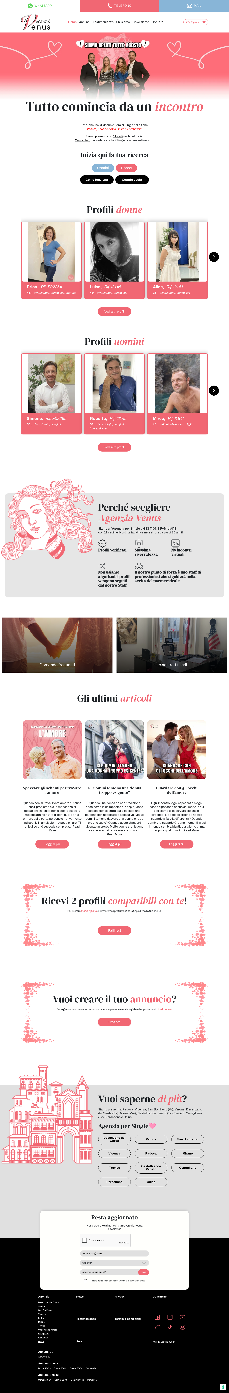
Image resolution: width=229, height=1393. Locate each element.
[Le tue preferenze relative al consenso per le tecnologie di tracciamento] (223, 1387)
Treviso (114, 1167)
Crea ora (114, 1022)
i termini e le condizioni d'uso (131, 1281)
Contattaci (160, 1296)
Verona (151, 1139)
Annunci (84, 22)
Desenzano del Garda (114, 1139)
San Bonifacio (187, 1139)
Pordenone (114, 1182)
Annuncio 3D (44, 1357)
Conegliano (187, 1167)
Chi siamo (123, 22)
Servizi (80, 1341)
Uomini (103, 168)
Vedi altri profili (114, 311)
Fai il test (114, 930)
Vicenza (114, 1153)
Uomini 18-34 (44, 1380)
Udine (151, 1182)
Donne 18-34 (44, 1368)
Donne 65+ (91, 1368)
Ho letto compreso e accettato (117, 1281)
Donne (126, 168)
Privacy (119, 1296)
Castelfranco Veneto (151, 1168)
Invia (143, 1272)
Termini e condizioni (127, 1318)
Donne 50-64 (76, 1368)
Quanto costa (132, 179)
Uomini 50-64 (77, 1380)
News (80, 1296)
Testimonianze (103, 22)
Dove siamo (140, 22)
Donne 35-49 (60, 1368)
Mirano (188, 1153)
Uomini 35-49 (61, 1380)
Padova (151, 1153)
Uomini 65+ (92, 1380)
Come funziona (97, 179)
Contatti (157, 22)
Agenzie (43, 1296)
